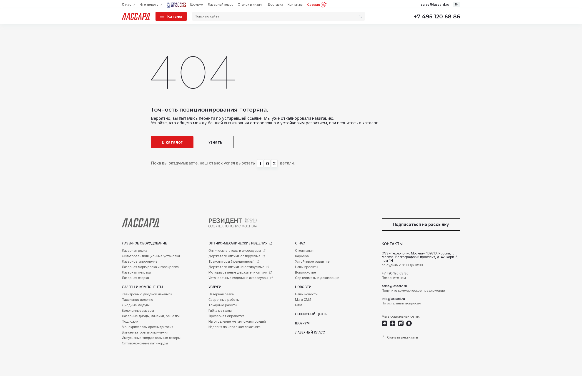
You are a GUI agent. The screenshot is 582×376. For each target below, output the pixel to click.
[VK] (384, 323)
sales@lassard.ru (435, 4)
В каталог (172, 142)
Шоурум (196, 4)
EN (456, 4)
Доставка (275, 4)
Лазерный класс (220, 4)
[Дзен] (392, 323)
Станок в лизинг (250, 4)
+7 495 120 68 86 (437, 16)
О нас (126, 4)
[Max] (409, 323)
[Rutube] (401, 323)
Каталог (175, 16)
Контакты (295, 4)
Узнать (215, 142)
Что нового (149, 4)
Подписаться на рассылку (421, 224)
